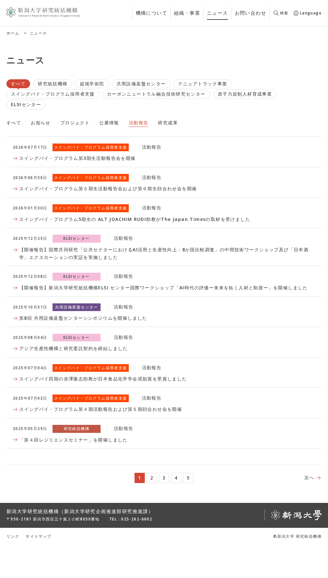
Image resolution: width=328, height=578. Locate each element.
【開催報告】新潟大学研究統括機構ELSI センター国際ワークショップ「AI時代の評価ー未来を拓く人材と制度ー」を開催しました (163, 288)
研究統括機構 (52, 84)
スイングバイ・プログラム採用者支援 (53, 94)
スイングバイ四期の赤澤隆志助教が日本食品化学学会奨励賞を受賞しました (103, 379)
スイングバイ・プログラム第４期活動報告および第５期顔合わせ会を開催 (100, 409)
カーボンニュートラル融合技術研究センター (156, 94)
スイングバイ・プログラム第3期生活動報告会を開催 (77, 158)
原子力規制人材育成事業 (245, 94)
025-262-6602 (136, 519)
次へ (309, 477)
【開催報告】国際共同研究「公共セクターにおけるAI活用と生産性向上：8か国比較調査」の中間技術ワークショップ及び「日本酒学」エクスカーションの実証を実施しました (163, 253)
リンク (12, 536)
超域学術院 (92, 84)
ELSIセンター (26, 104)
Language (311, 13)
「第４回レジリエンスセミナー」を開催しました (73, 440)
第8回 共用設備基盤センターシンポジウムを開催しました (83, 318)
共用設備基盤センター (141, 84)
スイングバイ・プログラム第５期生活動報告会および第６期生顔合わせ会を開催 (108, 188)
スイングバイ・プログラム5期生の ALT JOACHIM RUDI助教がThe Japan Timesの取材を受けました (134, 219)
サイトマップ (38, 536)
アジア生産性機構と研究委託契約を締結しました (73, 348)
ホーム (12, 33)
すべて (18, 84)
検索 (284, 13)
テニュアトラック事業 (202, 84)
